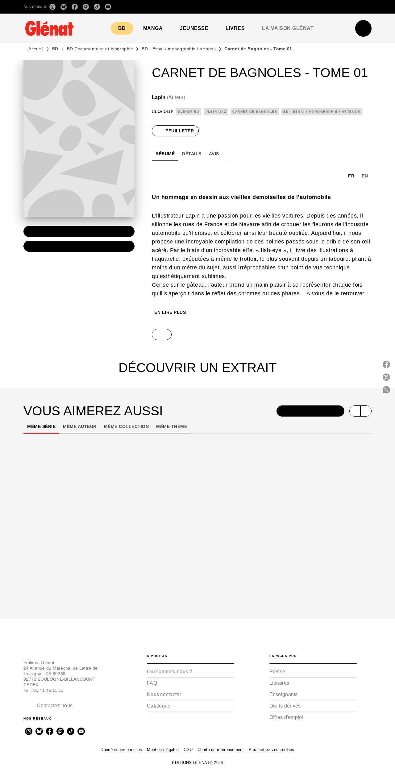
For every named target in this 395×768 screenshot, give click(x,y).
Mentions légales (163, 749)
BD (55, 48)
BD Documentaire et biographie (100, 48)
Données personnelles (121, 749)
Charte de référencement (221, 749)
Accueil (36, 48)
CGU (188, 749)
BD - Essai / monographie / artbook (179, 48)
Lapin (168, 97)
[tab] (122, 28)
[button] (284, 6)
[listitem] (52, 6)
